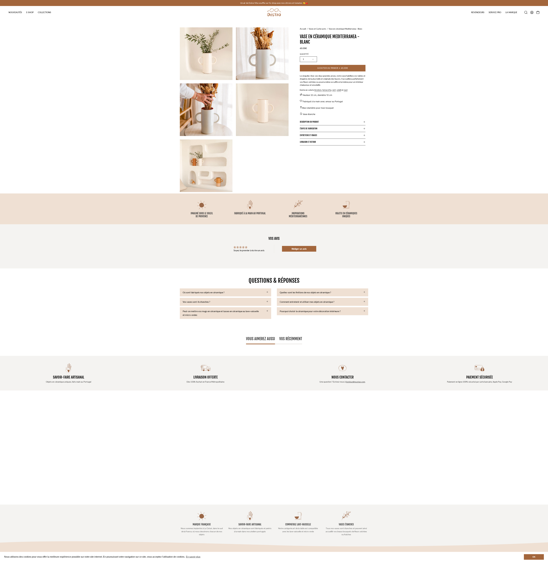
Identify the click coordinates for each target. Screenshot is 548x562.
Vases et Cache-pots (317, 29)
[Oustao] (274, 12)
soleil (339, 90)
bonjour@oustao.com (355, 382)
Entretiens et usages (308, 135)
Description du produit (309, 122)
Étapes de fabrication (308, 128)
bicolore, (318, 90)
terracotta (326, 90)
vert (334, 90)
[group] (274, 3)
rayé (345, 90)
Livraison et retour (308, 142)
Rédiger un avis (299, 248)
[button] (477, 12)
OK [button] (533, 557)
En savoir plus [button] (193, 557)
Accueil (303, 29)
